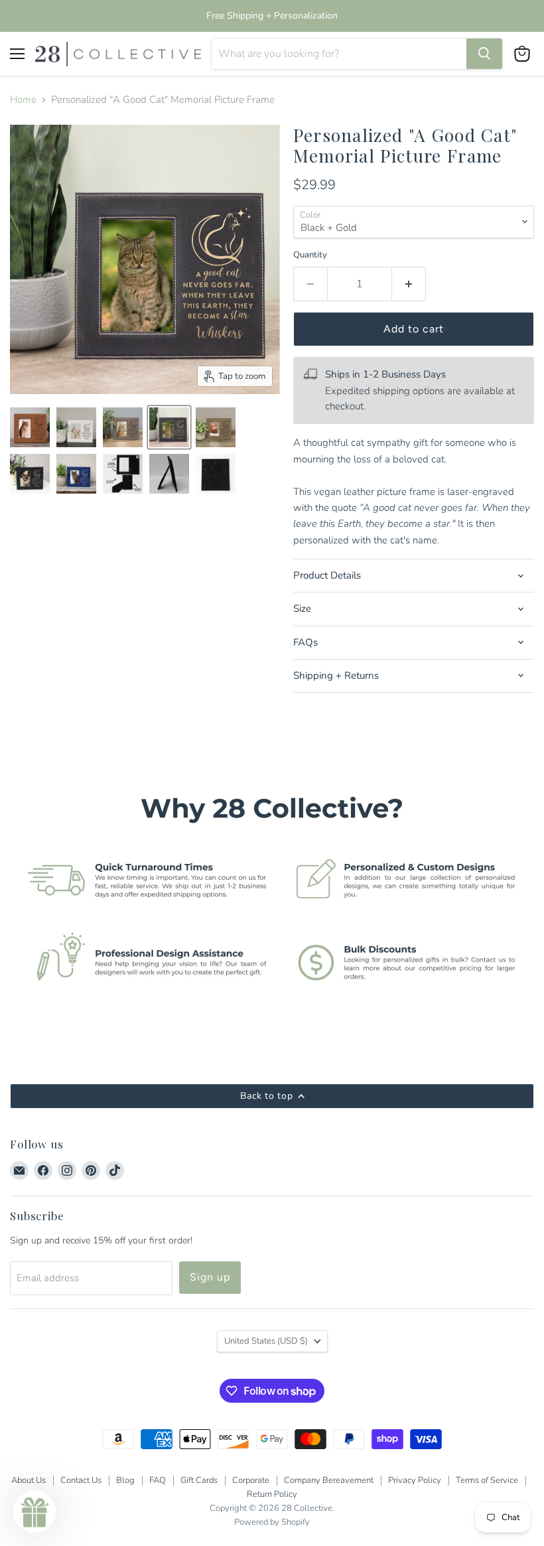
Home (23, 99)
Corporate (250, 1480)
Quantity (310, 255)
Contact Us (81, 1480)
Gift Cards (199, 1480)
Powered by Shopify (272, 1522)
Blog (125, 1480)
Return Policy (272, 1494)
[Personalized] (30, 427)
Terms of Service (487, 1480)
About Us (28, 1480)
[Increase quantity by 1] (409, 284)
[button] (34, 1511)
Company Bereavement (329, 1480)
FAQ (157, 1480)
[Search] (484, 53)
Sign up (210, 1277)
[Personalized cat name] (76, 427)
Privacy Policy (414, 1480)
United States (266, 1341)
